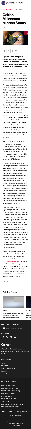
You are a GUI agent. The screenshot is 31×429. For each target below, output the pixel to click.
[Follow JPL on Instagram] (11, 337)
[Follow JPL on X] (7, 337)
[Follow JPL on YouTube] (15, 337)
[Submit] (3, 328)
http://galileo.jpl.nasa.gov (11, 261)
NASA (3, 411)
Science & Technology (8, 368)
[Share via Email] (16, 51)
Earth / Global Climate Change (11, 391)
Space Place (5, 401)
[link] (15, 38)
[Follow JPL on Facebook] (3, 337)
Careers (3, 363)
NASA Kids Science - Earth (9, 388)
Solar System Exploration (9, 399)
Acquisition (4, 371)
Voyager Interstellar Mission (10, 407)
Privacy (17, 411)
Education (4, 366)
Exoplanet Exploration (8, 393)
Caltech (10, 411)
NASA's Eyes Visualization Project (12, 404)
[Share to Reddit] (12, 51)
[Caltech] (6, 344)
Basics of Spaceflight (8, 385)
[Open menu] (28, 3)
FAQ (11, 415)
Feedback (18, 415)
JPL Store (4, 374)
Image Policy (25, 411)
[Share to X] (8, 51)
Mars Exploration (6, 396)
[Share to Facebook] (5, 51)
